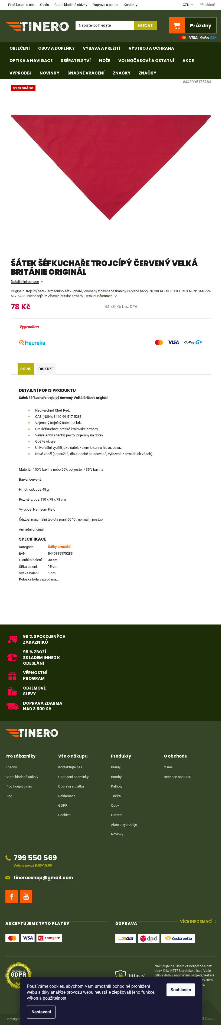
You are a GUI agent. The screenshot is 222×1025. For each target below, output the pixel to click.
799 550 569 (35, 858)
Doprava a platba (105, 5)
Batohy (116, 777)
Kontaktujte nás (70, 767)
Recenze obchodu (177, 777)
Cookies (64, 815)
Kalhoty (116, 786)
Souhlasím (181, 989)
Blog (8, 796)
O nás (44, 5)
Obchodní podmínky (73, 777)
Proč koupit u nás (21, 5)
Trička (116, 796)
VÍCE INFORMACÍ (196, 921)
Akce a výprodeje (124, 825)
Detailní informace (25, 282)
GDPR (62, 805)
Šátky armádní (59, 547)
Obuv (115, 805)
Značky (11, 767)
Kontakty (130, 5)
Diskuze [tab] (46, 369)
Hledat (145, 25)
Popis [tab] (25, 369)
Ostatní (116, 815)
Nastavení (41, 1011)
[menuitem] (19, 48)
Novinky (117, 834)
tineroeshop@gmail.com (43, 878)
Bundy (115, 767)
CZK (186, 5)
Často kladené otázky (70, 5)
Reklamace (67, 796)
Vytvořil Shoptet (205, 1019)
